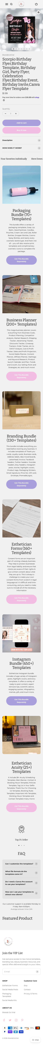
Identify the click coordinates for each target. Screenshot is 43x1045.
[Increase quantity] (16, 113)
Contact (27, 989)
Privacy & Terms (30, 994)
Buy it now (21, 130)
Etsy (25, 985)
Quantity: (6, 109)
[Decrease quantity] (5, 113)
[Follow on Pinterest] (22, 1020)
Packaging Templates (6, 995)
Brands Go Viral (8, 1012)
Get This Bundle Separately (21, 260)
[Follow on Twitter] (10, 1020)
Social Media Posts (10, 989)
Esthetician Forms (10, 985)
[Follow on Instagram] (16, 1020)
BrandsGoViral (8, 55)
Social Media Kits (9, 1000)
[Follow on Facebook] (4, 1020)
